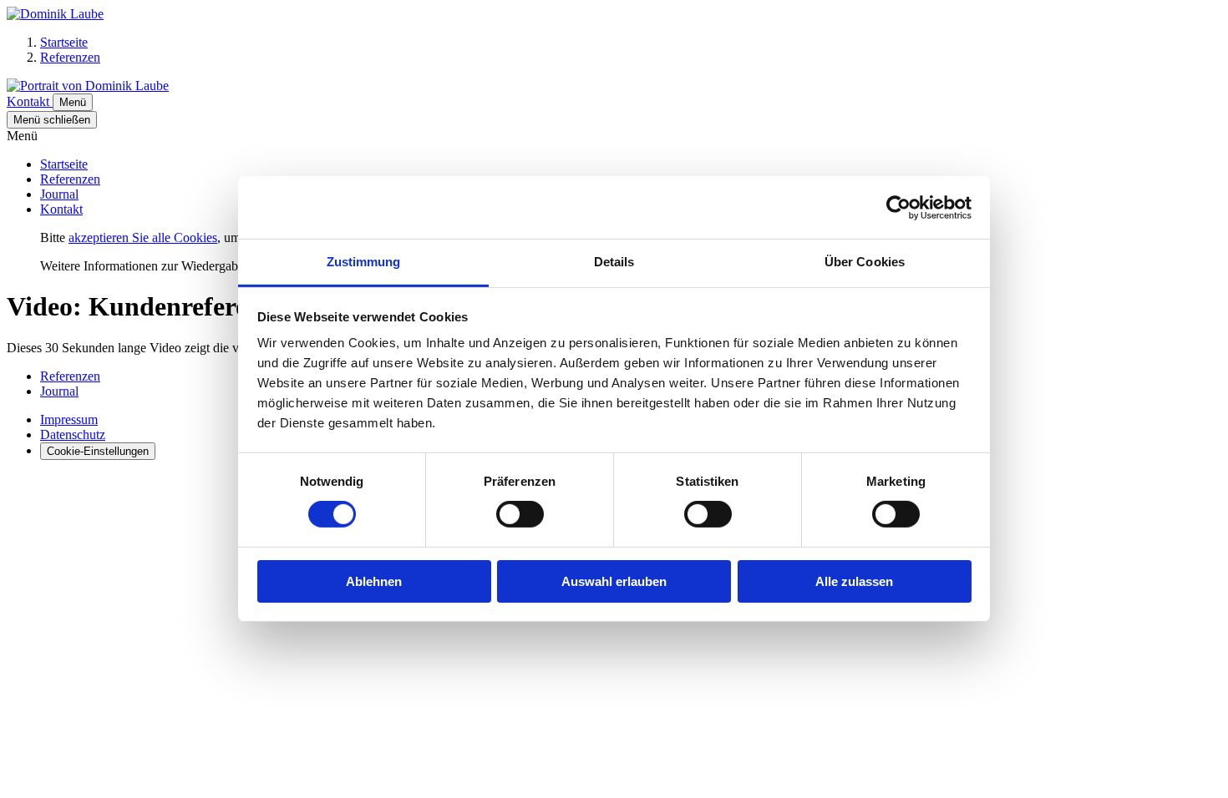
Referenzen (70, 179)
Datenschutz (72, 434)
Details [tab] (614, 262)
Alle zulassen (854, 581)
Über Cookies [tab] (865, 262)
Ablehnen (374, 581)
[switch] (520, 514)
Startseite (64, 164)
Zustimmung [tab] (364, 262)
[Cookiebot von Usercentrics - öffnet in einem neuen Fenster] (898, 207)
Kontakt (61, 209)
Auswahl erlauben (614, 581)
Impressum (69, 419)
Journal (59, 194)
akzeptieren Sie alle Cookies (143, 237)
